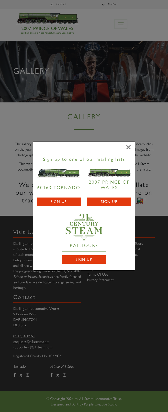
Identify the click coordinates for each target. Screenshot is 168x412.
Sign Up (59, 201)
